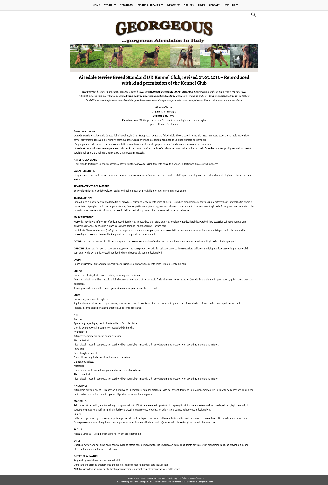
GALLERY (189, 5)
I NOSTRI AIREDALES (148, 5)
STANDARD (126, 5)
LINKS (201, 5)
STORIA (108, 5)
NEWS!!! (171, 5)
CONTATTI (214, 5)
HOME (96, 5)
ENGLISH (229, 5)
